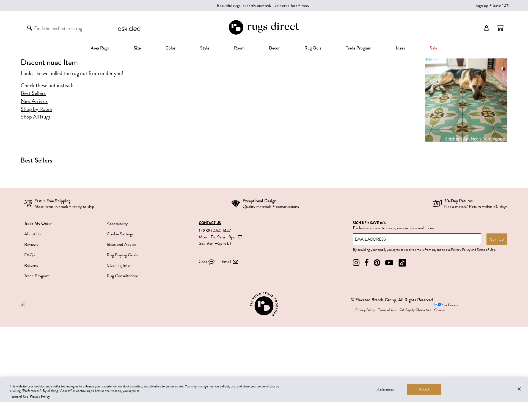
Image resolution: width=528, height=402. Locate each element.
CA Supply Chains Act (415, 309)
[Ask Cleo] (130, 28)
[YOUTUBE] (389, 262)
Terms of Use (486, 249)
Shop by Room (36, 109)
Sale (433, 48)
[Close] (519, 389)
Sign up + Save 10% (492, 5)
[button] (500, 28)
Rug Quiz (312, 48)
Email (226, 261)
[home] (264, 33)
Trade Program (358, 48)
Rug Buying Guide (122, 255)
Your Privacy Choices (446, 307)
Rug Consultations (123, 275)
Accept (424, 389)
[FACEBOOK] (366, 262)
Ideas (400, 48)
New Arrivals (34, 101)
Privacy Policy (461, 249)
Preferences (385, 389)
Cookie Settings (120, 234)
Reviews (31, 244)
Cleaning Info (118, 265)
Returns (31, 265)
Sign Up (497, 239)
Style (204, 48)
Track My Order (38, 223)
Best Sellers (33, 93)
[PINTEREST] (377, 262)
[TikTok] (402, 262)
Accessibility (117, 223)
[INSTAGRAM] (356, 262)
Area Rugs (100, 48)
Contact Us (210, 223)
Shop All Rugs (36, 117)
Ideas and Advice (121, 244)
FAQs (29, 255)
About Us (32, 234)
